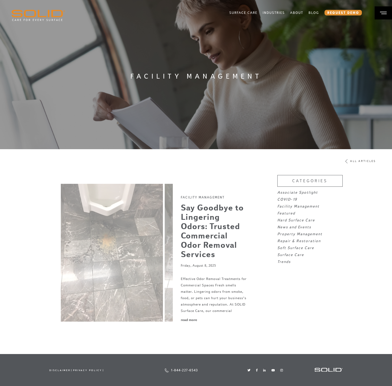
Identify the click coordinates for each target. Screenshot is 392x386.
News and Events (294, 227)
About (296, 13)
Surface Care (243, 13)
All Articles (363, 161)
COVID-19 (287, 199)
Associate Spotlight (297, 192)
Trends (284, 261)
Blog (314, 13)
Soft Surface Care (295, 248)
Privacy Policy (87, 370)
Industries (274, 13)
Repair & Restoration (299, 241)
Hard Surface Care (296, 220)
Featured (286, 213)
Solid (38, 15)
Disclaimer (59, 370)
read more (189, 320)
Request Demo (343, 13)
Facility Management (203, 197)
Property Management (299, 234)
